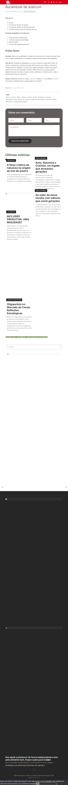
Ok (38, 784)
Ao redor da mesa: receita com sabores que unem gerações (47, 197)
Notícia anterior (18, 487)
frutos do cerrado (24, 99)
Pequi (54, 99)
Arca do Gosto (11, 97)
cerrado (48, 97)
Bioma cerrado (27, 97)
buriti (35, 97)
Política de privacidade (48, 784)
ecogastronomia (12, 99)
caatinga (41, 97)
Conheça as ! (25, 765)
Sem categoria (41, 158)
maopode (34, 777)
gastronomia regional (38, 99)
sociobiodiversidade (21, 101)
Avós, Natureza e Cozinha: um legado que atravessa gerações (47, 167)
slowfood (10, 101)
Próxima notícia (50, 487)
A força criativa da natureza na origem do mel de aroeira (19, 167)
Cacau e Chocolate (14, 299)
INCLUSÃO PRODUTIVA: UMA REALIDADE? (18, 219)
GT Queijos (11, 212)
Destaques (11, 160)
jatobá (49, 99)
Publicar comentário (20, 141)
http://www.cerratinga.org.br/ (17, 87)
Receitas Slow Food (29, 11)
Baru (19, 97)
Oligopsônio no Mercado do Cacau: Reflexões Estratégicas (19, 309)
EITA (39, 777)
